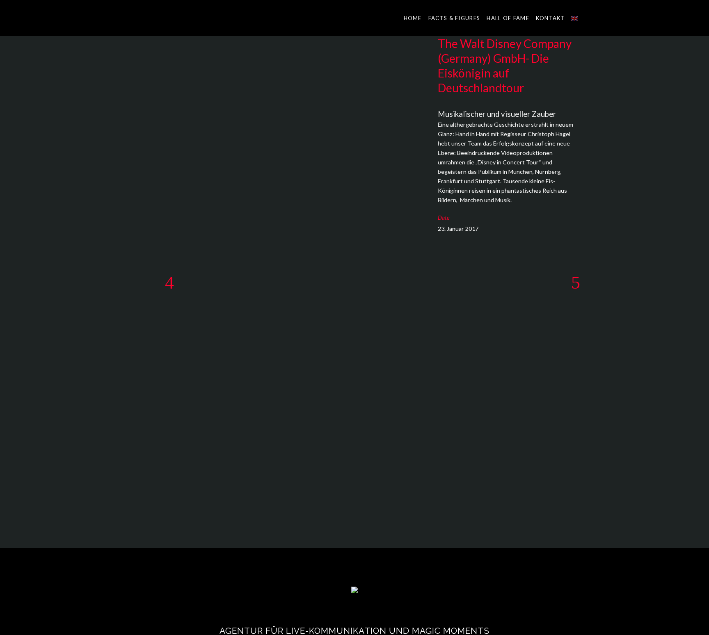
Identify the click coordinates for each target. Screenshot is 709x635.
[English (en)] (574, 18)
